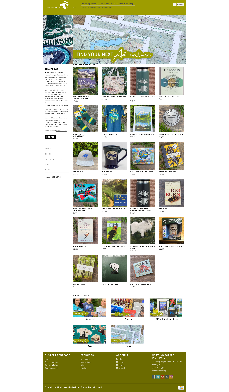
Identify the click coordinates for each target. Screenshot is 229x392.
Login (83, 7)
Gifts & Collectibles (113, 4)
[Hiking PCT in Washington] (114, 193)
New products (86, 362)
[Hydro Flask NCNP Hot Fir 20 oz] (142, 81)
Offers (83, 365)
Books (100, 4)
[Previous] (48, 36)
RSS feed (84, 368)
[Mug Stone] (114, 156)
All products (54, 177)
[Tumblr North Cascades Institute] (167, 377)
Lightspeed (97, 387)
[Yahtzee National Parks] (171, 230)
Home (84, 4)
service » (108, 7)
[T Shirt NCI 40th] (114, 118)
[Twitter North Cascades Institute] (158, 377)
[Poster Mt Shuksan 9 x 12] (142, 118)
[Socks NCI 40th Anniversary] (85, 118)
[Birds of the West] (171, 156)
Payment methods (51, 362)
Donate (50, 137)
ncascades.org (61, 131)
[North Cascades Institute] (62, 7)
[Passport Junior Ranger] (142, 156)
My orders (120, 362)
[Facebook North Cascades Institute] (154, 377)
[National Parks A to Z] (142, 268)
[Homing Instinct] (85, 230)
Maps (132, 4)
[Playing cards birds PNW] (114, 230)
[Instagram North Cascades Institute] (171, 377)
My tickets (120, 365)
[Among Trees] (85, 268)
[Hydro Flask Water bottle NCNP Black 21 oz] (142, 193)
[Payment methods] (181, 388)
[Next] (180, 36)
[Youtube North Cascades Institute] (162, 377)
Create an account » (96, 7)
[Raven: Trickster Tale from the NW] (85, 193)
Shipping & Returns (52, 365)
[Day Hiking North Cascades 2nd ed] (85, 81)
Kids (126, 4)
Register (119, 359)
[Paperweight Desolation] (171, 118)
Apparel (92, 4)
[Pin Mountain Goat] (114, 268)
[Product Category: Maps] (114, 39)
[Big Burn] (171, 193)
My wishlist (120, 368)
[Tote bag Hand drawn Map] (114, 81)
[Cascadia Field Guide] (171, 81)
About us (48, 359)
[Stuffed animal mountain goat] (142, 230)
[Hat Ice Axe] (85, 156)
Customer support (51, 368)
